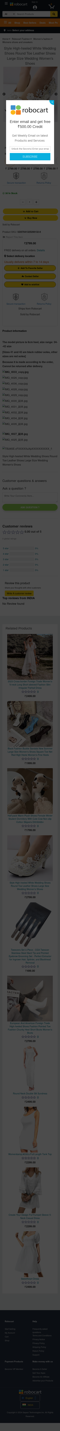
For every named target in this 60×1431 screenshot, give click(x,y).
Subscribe (30, 156)
